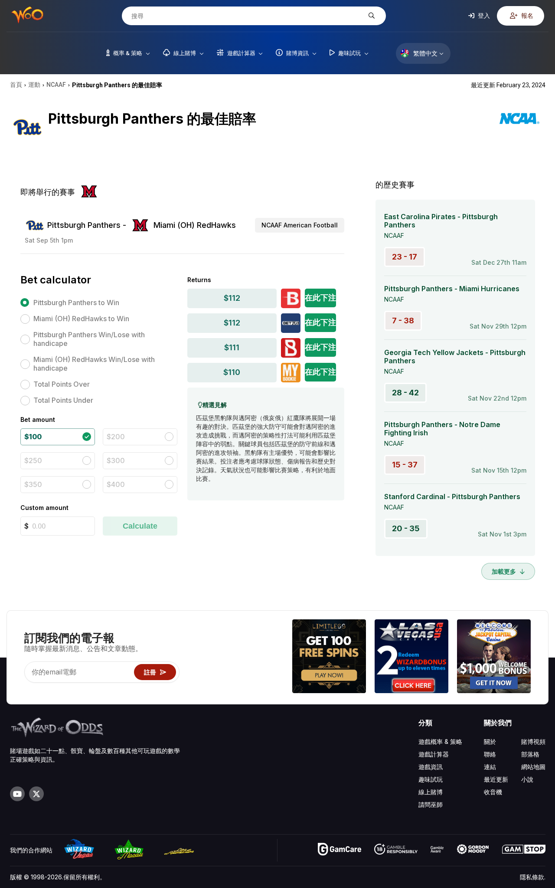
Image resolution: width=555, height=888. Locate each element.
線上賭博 (430, 792)
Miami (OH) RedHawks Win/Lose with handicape (94, 363)
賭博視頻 (533, 741)
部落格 (530, 754)
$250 (33, 460)
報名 (526, 15)
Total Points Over (61, 384)
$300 (116, 460)
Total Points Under (63, 400)
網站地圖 (533, 766)
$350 (33, 484)
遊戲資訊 (430, 766)
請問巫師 (430, 804)
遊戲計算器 (433, 754)
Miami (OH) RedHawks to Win (81, 318)
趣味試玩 (430, 779)
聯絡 (490, 754)
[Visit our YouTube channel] (17, 793)
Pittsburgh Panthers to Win (76, 302)
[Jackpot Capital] (494, 657)
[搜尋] (370, 16)
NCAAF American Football (299, 225)
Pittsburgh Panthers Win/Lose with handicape (89, 339)
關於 (490, 741)
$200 (116, 436)
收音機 (493, 792)
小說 (527, 779)
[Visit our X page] (36, 793)
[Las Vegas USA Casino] (411, 657)
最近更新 (496, 779)
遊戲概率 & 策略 (440, 741)
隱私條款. (532, 877)
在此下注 (320, 297)
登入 (483, 15)
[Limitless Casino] (329, 657)
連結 (490, 766)
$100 (33, 436)
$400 (116, 484)
